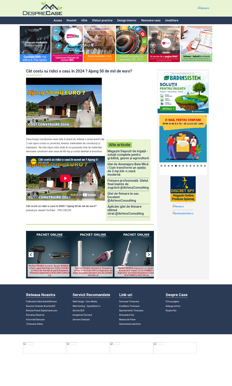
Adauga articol (173, 306)
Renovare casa (151, 20)
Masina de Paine (127, 319)
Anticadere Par (126, 315)
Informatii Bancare (35, 319)
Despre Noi (171, 310)
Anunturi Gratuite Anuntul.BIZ (40, 306)
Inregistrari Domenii (82, 315)
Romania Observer (35, 315)
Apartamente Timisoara (131, 310)
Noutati (72, 20)
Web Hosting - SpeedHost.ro (86, 306)
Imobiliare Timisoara (129, 306)
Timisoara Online (34, 324)
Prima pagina (172, 301)
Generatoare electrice (130, 324)
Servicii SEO (78, 310)
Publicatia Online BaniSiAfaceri (41, 301)
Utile (84, 20)
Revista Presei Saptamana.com (41, 310)
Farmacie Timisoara (129, 301)
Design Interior (127, 20)
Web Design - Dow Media (85, 301)
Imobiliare (171, 20)
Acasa (58, 20)
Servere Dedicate (81, 319)
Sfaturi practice (102, 20)
